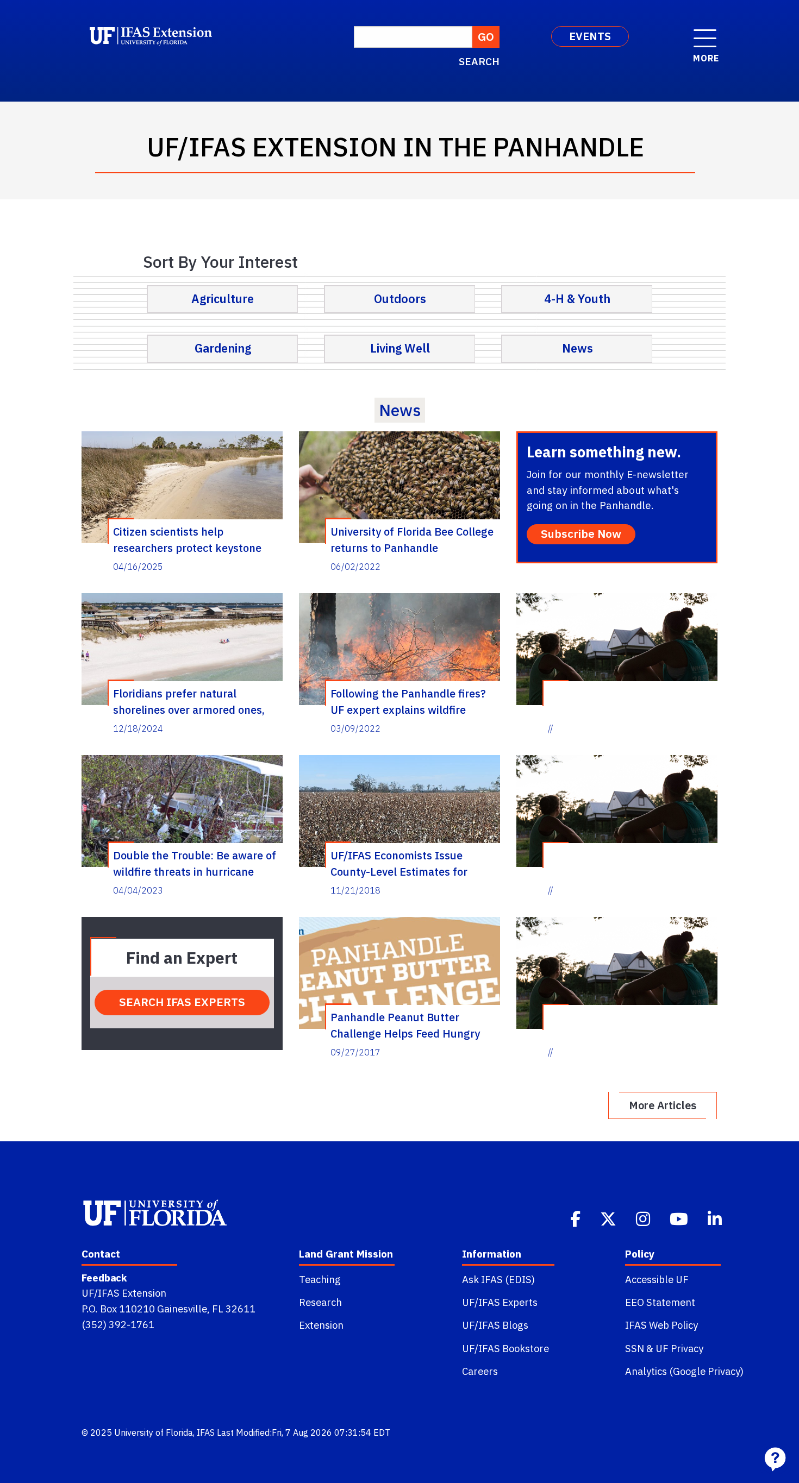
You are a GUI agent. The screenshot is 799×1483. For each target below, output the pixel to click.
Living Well (400, 348)
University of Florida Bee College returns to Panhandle (412, 539)
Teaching (320, 1279)
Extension (321, 1324)
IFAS (206, 1432)
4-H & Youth (577, 298)
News (577, 348)
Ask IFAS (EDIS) (498, 1279)
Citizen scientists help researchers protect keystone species (187, 539)
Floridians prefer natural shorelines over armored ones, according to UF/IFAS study (189, 701)
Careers (480, 1371)
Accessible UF (657, 1279)
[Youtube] (680, 1217)
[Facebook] (576, 1217)
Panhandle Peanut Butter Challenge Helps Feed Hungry (405, 1025)
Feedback (104, 1277)
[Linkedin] (716, 1217)
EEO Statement (660, 1302)
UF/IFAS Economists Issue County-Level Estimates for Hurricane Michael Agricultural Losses (407, 863)
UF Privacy (679, 1348)
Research (320, 1302)
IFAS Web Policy (661, 1324)
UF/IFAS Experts (500, 1302)
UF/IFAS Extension (124, 1292)
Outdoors (400, 298)
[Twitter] (609, 1217)
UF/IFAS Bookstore (505, 1348)
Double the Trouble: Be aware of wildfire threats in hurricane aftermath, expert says (194, 863)
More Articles (662, 1105)
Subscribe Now (581, 533)
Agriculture (222, 298)
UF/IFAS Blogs (495, 1324)
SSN (634, 1348)
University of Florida (153, 1432)
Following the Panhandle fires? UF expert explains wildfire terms (408, 701)
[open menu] (705, 32)
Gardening (223, 348)
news (400, 409)
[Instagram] (644, 1217)
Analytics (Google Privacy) (684, 1371)
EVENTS (590, 36)
